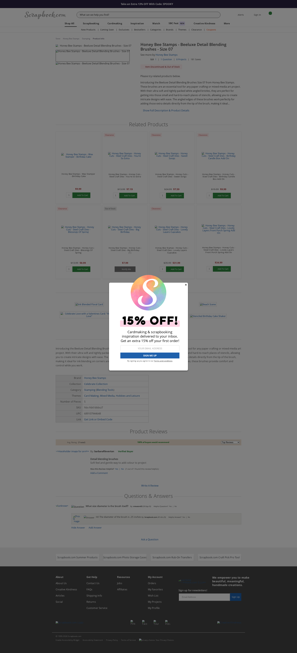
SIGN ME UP (150, 355)
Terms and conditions (163, 361)
